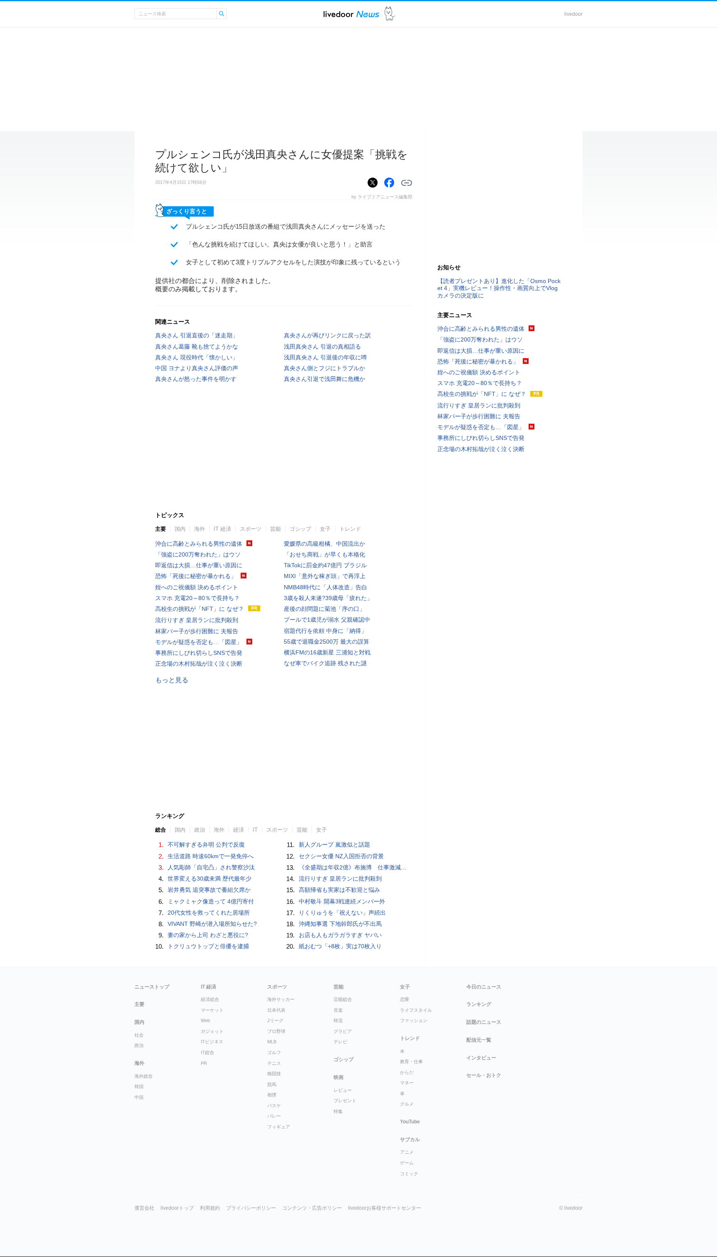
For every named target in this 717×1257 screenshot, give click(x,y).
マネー (407, 1082)
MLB (271, 1041)
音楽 (338, 1010)
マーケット (212, 1010)
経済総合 (210, 999)
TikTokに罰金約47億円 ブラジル (325, 565)
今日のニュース (483, 987)
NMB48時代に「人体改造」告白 (325, 587)
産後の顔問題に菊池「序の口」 (324, 608)
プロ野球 (276, 1031)
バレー (274, 1115)
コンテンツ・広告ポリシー (312, 1208)
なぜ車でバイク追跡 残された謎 (325, 663)
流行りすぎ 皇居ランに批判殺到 (196, 620)
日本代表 (276, 1010)
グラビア (343, 1031)
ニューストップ (151, 987)
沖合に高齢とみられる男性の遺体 (198, 543)
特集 (338, 1111)
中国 (139, 1097)
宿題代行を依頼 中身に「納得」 (325, 630)
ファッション (413, 1020)
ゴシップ (300, 529)
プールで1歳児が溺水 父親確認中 (327, 619)
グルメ (407, 1103)
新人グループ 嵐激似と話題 (334, 844)
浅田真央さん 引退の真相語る (322, 346)
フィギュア (278, 1126)
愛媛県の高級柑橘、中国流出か (324, 543)
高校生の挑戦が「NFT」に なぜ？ (199, 608)
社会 (139, 1034)
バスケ (274, 1105)
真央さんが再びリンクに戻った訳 (327, 335)
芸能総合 (343, 999)
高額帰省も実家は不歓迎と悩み (339, 889)
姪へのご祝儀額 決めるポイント (196, 587)
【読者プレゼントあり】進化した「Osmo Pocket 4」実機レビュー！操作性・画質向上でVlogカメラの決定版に (499, 288)
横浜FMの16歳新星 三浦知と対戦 (327, 652)
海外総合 (143, 1076)
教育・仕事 (411, 1061)
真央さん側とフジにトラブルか (324, 368)
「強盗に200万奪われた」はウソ (198, 554)
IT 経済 (222, 529)
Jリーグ (275, 1020)
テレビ (340, 1041)
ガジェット (212, 1031)
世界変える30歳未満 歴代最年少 (209, 878)
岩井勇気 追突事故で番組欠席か (209, 889)
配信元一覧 (478, 1040)
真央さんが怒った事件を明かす (196, 379)
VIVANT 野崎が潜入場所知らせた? (212, 923)
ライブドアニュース (351, 14)
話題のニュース (483, 1022)
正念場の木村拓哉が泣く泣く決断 (198, 663)
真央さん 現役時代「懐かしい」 (196, 357)
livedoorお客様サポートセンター (384, 1208)
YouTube (410, 1122)
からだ (407, 1072)
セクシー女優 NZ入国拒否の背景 (341, 856)
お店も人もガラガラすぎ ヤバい (340, 935)
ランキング (478, 1004)
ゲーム (407, 1162)
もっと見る (171, 679)
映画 (339, 1077)
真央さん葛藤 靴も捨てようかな (196, 346)
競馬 (271, 1084)
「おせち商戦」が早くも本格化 (324, 554)
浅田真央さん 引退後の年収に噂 (325, 357)
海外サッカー (281, 999)
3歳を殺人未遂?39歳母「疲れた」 (328, 598)
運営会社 (144, 1208)
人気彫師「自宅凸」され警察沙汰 (211, 867)
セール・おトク (483, 1075)
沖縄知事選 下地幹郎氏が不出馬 (340, 923)
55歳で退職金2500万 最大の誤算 (326, 641)
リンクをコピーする (406, 183)
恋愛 (404, 999)
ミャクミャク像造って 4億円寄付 (211, 901)
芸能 (275, 529)
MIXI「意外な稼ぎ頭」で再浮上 (325, 576)
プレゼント (345, 1100)
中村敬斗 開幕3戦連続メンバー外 (342, 901)
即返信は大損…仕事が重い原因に (198, 565)
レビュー (343, 1090)
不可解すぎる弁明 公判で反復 (206, 844)
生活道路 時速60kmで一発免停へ (211, 856)
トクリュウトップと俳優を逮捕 (208, 946)
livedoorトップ (177, 1208)
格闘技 (274, 1073)
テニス (274, 1063)
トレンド (350, 529)
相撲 (271, 1094)
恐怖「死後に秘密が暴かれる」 (196, 576)
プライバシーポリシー (251, 1208)
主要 (160, 529)
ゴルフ (274, 1052)
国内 (180, 529)
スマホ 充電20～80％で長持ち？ (197, 598)
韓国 (139, 1086)
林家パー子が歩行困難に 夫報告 (196, 631)
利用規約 (210, 1208)
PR (204, 1063)
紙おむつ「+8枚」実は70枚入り (340, 946)
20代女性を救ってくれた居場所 (209, 912)
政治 (139, 1045)
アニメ (407, 1152)
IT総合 (207, 1052)
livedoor (573, 14)
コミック (409, 1173)
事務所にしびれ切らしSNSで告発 (198, 652)
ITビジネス (212, 1041)
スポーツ (250, 529)
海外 (199, 529)
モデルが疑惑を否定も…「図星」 (198, 642)
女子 (325, 529)
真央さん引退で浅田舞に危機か (324, 379)
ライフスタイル (416, 1010)
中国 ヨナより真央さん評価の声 (196, 368)
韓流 (338, 1020)
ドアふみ (390, 14)
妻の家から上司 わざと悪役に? (208, 935)
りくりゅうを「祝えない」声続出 (342, 912)
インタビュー (481, 1058)
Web (205, 1020)
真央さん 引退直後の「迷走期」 (196, 335)
